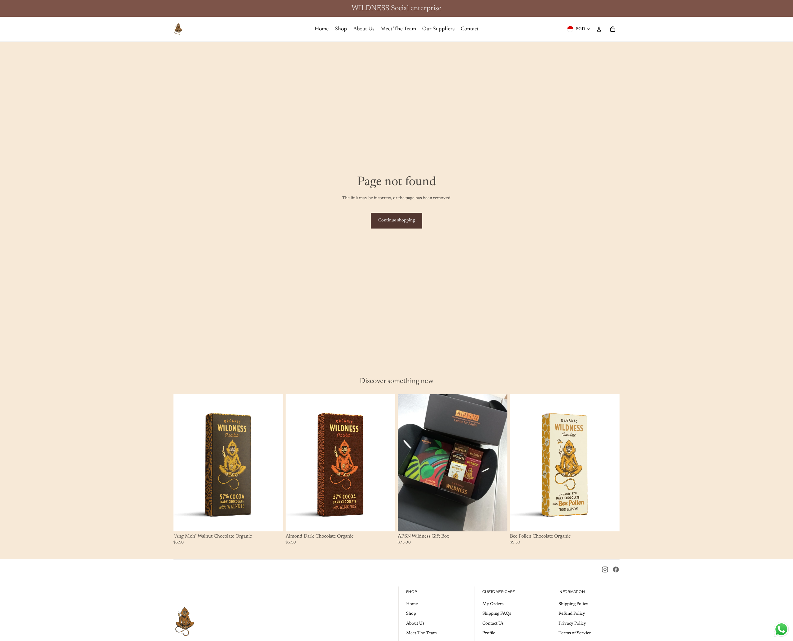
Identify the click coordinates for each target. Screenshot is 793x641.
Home (412, 604)
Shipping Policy (573, 604)
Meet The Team (421, 633)
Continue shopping (396, 220)
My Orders (493, 604)
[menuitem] (322, 29)
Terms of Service (575, 633)
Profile (488, 633)
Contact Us (493, 623)
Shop (411, 614)
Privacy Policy (572, 623)
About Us (415, 623)
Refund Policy (572, 614)
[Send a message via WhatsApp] (781, 629)
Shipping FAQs (496, 614)
